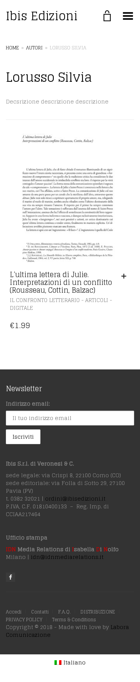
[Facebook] (10, 577)
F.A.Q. (64, 612)
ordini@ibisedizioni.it (75, 498)
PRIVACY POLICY (24, 619)
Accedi (13, 612)
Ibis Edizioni (42, 15)
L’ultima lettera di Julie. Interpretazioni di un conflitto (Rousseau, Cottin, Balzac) (61, 282)
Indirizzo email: (28, 403)
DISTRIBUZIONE (97, 612)
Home (12, 47)
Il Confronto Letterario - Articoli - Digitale (61, 304)
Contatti (40, 612)
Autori (34, 47)
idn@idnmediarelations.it (67, 557)
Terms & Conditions (74, 619)
